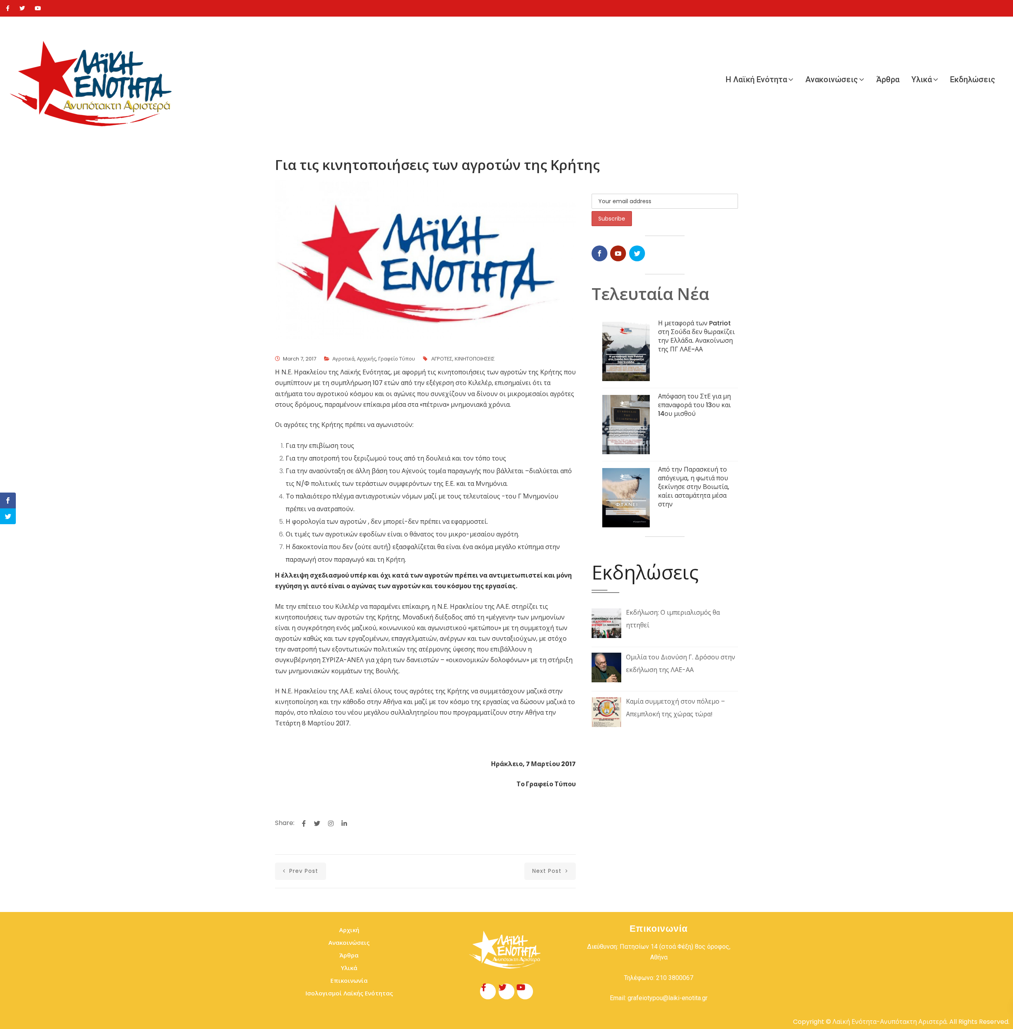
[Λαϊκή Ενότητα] (95, 79)
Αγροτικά (343, 359)
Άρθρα (887, 79)
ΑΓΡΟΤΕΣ (441, 359)
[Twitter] (22, 8)
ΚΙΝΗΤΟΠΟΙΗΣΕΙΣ (475, 359)
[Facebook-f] (488, 991)
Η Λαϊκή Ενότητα (756, 79)
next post (547, 871)
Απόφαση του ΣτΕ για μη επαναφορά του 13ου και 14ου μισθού (694, 405)
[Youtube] (38, 8)
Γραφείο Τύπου (396, 359)
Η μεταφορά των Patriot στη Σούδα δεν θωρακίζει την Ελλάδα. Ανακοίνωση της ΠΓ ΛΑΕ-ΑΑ (696, 336)
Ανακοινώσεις (831, 79)
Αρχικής (366, 359)
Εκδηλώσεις (972, 79)
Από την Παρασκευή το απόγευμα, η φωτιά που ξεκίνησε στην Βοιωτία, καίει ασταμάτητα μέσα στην (693, 487)
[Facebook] (7, 8)
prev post (302, 871)
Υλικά (921, 79)
